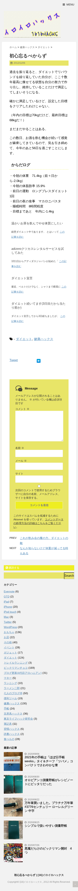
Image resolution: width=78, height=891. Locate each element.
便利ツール (10, 698)
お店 (6, 637)
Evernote (9, 591)
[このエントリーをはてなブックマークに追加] (39, 360)
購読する (13, 567)
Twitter (8, 621)
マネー (8, 677)
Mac (6, 616)
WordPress (10, 627)
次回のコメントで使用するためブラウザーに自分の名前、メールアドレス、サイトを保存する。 (37, 494)
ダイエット (24, 339)
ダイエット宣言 (22, 278)
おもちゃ (9, 632)
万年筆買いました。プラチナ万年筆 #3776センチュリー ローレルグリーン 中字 (49, 806)
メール (21, 460)
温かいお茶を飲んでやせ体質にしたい (37, 223)
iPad (6, 601)
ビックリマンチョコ (16, 667)
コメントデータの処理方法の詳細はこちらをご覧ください (38, 523)
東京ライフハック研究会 (18, 718)
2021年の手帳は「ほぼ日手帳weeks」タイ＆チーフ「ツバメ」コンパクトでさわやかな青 (49, 761)
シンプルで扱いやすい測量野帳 (46, 825)
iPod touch (10, 611)
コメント (22, 408)
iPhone (8, 606)
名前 (19, 447)
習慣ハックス (12, 728)
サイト (19, 473)
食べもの (9, 739)
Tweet (13, 360)
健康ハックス (43, 339)
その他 (8, 642)
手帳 (6, 708)
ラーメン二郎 (12, 688)
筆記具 (8, 723)
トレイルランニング (16, 662)
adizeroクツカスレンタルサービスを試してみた (37, 250)
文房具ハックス (13, 713)
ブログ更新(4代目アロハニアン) (23, 672)
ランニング (10, 683)
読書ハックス (12, 733)
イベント (9, 647)
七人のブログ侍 (13, 693)
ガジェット (10, 652)
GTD (6, 596)
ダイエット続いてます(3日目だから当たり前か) (38, 305)
